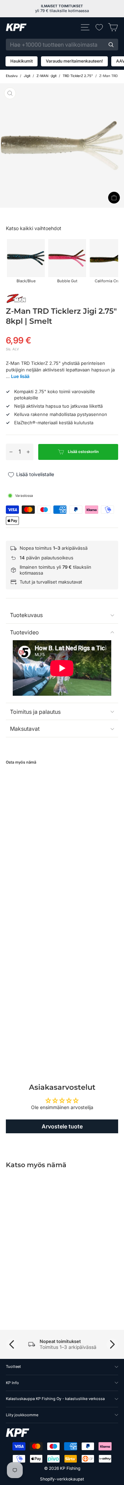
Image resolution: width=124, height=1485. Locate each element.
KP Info (12, 1382)
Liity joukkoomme (22, 1414)
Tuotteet (13, 1366)
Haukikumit (21, 61)
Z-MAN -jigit (46, 76)
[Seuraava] (112, 1344)
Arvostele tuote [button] (62, 1126)
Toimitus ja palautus (35, 711)
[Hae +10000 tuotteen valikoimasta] (111, 44)
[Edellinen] (12, 1344)
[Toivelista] (99, 27)
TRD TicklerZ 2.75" (78, 76)
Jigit (27, 76)
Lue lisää (20, 376)
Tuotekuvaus (26, 615)
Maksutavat (25, 728)
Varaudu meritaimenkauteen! (74, 61)
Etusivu (12, 76)
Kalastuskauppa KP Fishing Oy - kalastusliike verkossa (55, 1398)
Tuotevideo (24, 632)
